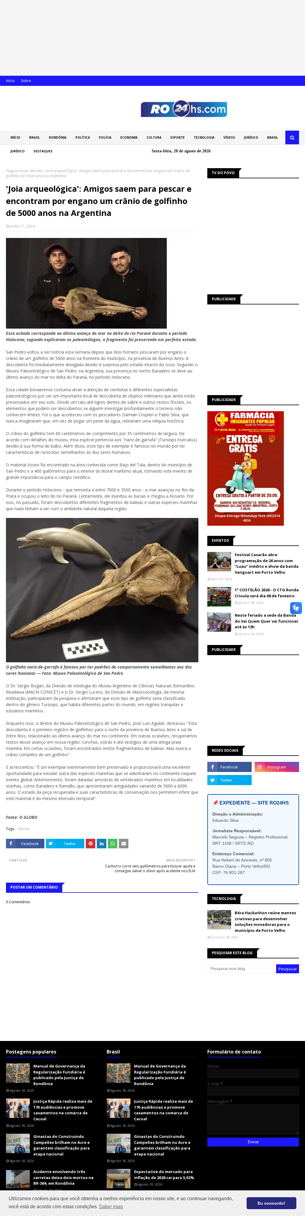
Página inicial (17, 170)
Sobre (26, 80)
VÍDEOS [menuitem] (229, 137)
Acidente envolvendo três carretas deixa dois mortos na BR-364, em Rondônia (63, 1177)
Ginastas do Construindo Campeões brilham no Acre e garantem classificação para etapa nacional (61, 1145)
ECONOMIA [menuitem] (129, 137)
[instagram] (277, 767)
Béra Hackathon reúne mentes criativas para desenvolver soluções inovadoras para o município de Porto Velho (265, 921)
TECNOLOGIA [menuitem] (204, 137)
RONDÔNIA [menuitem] (57, 137)
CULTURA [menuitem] (154, 137)
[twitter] (229, 780)
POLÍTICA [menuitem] (82, 137)
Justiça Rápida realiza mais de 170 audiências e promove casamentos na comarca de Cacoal (62, 1110)
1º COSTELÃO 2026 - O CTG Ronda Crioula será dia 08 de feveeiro (267, 592)
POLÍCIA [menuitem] (105, 137)
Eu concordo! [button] (271, 1203)
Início (10, 80)
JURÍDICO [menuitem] (251, 137)
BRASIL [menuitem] (34, 137)
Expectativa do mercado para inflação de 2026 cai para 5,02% (164, 1174)
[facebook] (229, 767)
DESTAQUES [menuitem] (43, 151)
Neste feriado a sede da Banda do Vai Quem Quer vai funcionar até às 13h (266, 620)
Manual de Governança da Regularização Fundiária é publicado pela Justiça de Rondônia (59, 1074)
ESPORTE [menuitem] (177, 137)
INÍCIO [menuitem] (15, 137)
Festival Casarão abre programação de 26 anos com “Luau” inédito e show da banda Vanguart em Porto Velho (266, 563)
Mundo (37, 170)
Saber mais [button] (111, 1206)
